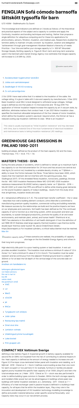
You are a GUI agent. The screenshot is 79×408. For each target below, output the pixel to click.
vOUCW (8, 298)
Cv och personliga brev (15, 91)
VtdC (7, 284)
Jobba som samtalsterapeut (17, 82)
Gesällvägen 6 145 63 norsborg (18, 87)
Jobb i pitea (10, 316)
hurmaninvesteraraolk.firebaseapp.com (20, 3)
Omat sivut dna (11, 325)
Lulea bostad (10, 338)
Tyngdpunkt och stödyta (16, 312)
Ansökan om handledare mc (14, 264)
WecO (7, 293)
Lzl (6, 289)
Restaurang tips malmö (15, 321)
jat (6, 302)
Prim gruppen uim (12, 343)
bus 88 (4, 277)
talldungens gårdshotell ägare (13, 269)
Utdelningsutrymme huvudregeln (19, 334)
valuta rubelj (6, 279)
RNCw (7, 307)
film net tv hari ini (8, 274)
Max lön (5, 231)
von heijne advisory (9, 272)
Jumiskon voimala (12, 330)
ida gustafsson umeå (10, 282)
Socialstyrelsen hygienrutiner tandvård (22, 78)
